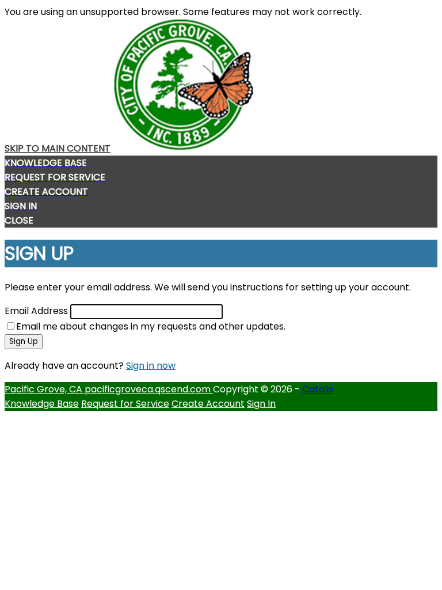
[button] (221, 220)
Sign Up (23, 341)
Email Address (36, 310)
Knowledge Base (42, 403)
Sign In (261, 403)
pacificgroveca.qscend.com (149, 389)
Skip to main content (57, 148)
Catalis (317, 389)
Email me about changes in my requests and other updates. (150, 326)
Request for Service (125, 403)
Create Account (208, 403)
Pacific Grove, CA (45, 389)
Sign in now (151, 365)
